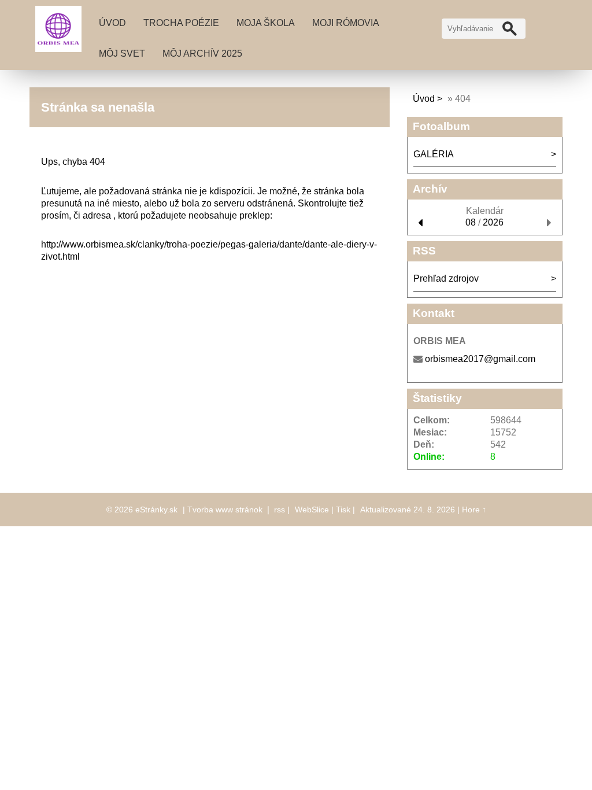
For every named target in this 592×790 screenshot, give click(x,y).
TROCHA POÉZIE (181, 23)
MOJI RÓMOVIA (345, 23)
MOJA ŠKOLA (265, 23)
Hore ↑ (474, 509)
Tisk (343, 509)
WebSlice (312, 509)
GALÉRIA (433, 154)
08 (470, 222)
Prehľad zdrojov (446, 278)
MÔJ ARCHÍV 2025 (202, 53)
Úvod (112, 23)
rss (279, 509)
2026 (493, 222)
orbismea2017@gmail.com (480, 359)
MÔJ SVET (122, 53)
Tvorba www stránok (224, 509)
